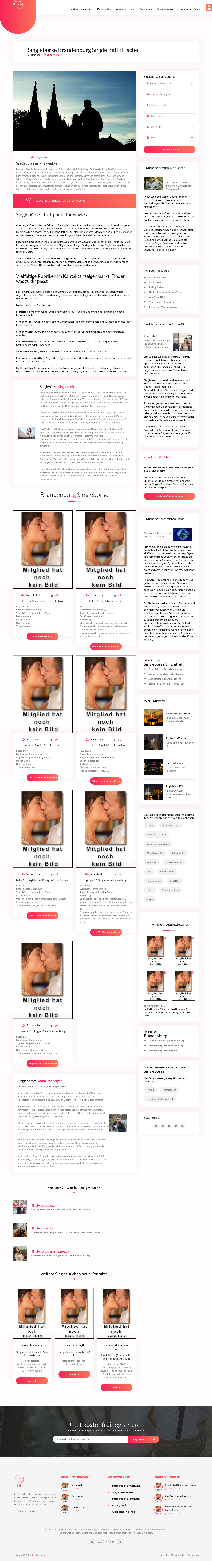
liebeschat (152, 862)
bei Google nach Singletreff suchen (166, 683)
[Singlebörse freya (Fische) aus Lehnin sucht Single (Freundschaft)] (155, 950)
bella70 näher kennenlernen (42, 915)
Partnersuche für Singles (126, 1499)
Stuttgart (176, 1012)
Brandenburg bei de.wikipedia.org (166, 1045)
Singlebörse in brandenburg (37, 163)
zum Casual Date (157, 297)
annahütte (32, 1345)
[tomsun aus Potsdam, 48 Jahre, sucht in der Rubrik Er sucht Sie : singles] (158, 1509)
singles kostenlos (170, 825)
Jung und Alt (151, 336)
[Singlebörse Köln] (153, 791)
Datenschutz (177, 1554)
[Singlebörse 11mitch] (106, 693)
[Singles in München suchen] (153, 742)
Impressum (193, 1554)
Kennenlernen (154, 880)
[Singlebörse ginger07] (106, 828)
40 (55, 595)
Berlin (147, 1009)
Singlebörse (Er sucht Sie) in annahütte (32, 1353)
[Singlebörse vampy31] (43, 979)
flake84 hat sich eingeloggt (178, 1496)
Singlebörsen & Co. (125, 8)
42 (54, 1025)
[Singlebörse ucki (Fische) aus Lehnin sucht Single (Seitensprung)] (155, 985)
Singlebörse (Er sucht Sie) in (74, 1353)
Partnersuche (104, 8)
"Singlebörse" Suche (169, 149)
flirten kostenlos (155, 853)
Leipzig (158, 1012)
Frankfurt (167, 1012)
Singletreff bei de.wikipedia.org (165, 678)
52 (55, 874)
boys (149, 871)
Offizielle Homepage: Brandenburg (166, 1040)
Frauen (169, 177)
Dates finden (145, 8)
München (164, 1009)
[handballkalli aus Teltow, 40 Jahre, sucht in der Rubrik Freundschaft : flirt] (158, 1486)
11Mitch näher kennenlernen (106, 780)
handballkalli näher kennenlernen (42, 637)
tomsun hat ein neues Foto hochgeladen (178, 1508)
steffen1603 (78, 1507)
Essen (147, 1015)
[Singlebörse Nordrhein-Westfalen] (20, 1229)
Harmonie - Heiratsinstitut (160, 1099)
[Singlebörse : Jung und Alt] (182, 341)
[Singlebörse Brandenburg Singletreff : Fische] (18, 4)
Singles (150, 899)
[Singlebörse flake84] (106, 549)
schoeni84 (77, 1485)
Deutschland (34, 54)
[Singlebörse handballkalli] (43, 549)
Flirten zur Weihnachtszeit (163, 306)
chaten (150, 825)
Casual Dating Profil (123, 1512)
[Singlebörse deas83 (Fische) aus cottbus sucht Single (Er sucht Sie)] (183, 950)
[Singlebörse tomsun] (43, 693)
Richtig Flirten (156, 287)
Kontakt (163, 1554)
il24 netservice (43, 1554)
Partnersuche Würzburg (126, 1486)
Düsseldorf (187, 1012)
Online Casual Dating (189, 8)
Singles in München (176, 738)
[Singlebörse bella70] (43, 828)
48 (54, 739)
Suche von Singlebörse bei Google (166, 673)
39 (118, 595)
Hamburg (155, 1009)
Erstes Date (155, 282)
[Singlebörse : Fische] (182, 533)
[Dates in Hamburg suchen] (153, 766)
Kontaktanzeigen (165, 8)
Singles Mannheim (123, 1492)
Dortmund (149, 1012)
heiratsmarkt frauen (156, 834)
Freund (150, 1089)
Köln (172, 1009)
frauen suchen (167, 871)
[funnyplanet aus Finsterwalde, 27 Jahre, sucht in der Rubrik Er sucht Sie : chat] (65, 1497)
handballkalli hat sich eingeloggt (181, 1485)
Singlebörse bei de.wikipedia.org (165, 668)
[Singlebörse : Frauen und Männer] (153, 183)
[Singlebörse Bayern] (20, 1207)
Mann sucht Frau (170, 890)
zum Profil (32, 1380)
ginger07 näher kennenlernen (106, 932)
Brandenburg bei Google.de (163, 1050)
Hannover (180, 1009)
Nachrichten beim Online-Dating (165, 292)
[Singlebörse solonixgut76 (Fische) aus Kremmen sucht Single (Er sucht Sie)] (183, 985)
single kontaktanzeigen (158, 843)
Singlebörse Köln (174, 786)
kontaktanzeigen (173, 862)
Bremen (189, 1009)
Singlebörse (41, 157)
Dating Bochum (121, 1505)
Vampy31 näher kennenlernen (43, 1063)
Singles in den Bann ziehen (162, 301)
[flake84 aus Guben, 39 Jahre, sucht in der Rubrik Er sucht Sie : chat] (158, 1497)
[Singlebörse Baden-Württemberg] (20, 1253)
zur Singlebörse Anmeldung (169, 496)
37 (118, 739)
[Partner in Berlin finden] (153, 717)
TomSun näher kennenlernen (42, 777)
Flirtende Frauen (157, 277)
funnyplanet (78, 1496)
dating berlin (178, 853)
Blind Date (174, 880)
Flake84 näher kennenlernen (106, 646)
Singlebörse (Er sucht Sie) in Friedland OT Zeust (116, 1357)
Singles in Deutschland (81, 8)
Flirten (150, 890)
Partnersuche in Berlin (178, 713)
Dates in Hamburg (175, 763)
